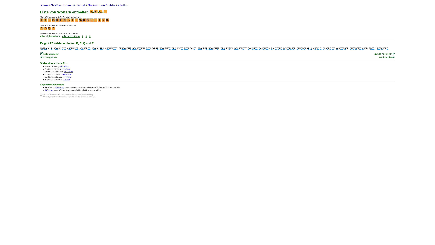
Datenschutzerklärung (87, 95)
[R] (92, 21)
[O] (88, 21)
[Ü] (107, 21)
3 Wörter (66, 80)
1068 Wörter (66, 74)
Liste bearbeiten (51, 54)
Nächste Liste (386, 57)
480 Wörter (64, 66)
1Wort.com (49, 90)
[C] (53, 21)
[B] (50, 21)
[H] (69, 21)
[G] (65, 21)
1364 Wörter (68, 72)
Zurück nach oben (384, 54)
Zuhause (44, 5)
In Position (122, 5)
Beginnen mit (69, 5)
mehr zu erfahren (71, 95)
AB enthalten (93, 5)
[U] (103, 21)
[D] (57, 21)
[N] (84, 21)
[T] (100, 21)
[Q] (50, 30)
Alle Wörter (56, 5)
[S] (96, 21)
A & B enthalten (108, 5)
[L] (77, 21)
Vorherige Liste (49, 57)
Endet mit (81, 5)
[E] (61, 21)
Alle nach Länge (71, 36)
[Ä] (46, 21)
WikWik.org (59, 87)
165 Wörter (66, 69)
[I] (73, 21)
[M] (80, 21)
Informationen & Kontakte (88, 97)
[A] (42, 21)
